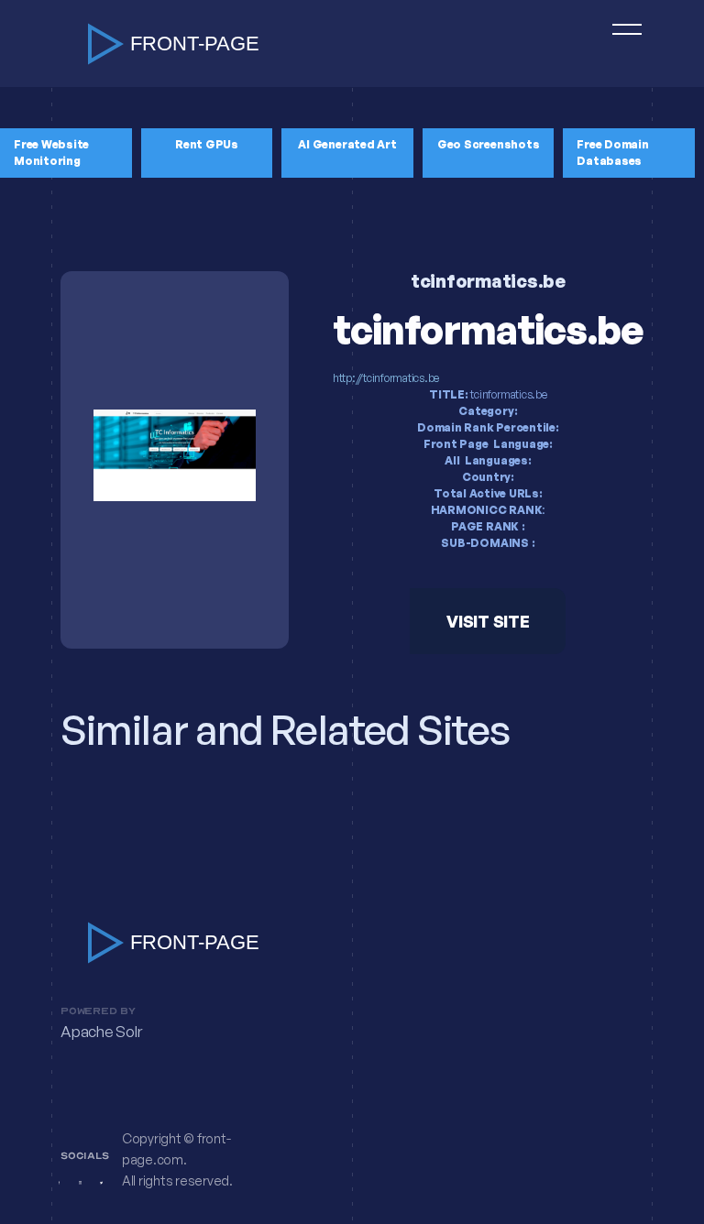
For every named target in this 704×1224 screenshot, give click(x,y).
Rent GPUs (206, 144)
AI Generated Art (347, 144)
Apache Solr (100, 1032)
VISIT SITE (488, 621)
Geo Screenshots (488, 144)
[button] (619, 43)
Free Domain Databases (612, 152)
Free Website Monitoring (51, 152)
